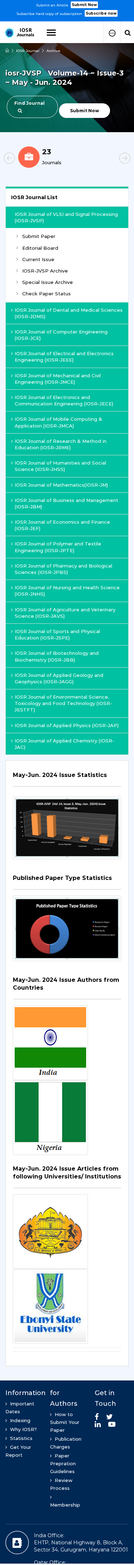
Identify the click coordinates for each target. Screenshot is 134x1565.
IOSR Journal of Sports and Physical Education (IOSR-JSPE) (57, 634)
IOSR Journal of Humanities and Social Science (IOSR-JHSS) (60, 466)
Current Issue (38, 259)
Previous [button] (21, 159)
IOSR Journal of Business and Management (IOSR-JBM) (66, 503)
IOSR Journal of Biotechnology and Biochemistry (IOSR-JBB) (57, 656)
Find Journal (29, 103)
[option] (67, 8)
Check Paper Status (46, 293)
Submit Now (84, 4)
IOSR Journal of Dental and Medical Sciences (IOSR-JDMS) (69, 313)
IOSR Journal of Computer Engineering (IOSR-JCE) (61, 335)
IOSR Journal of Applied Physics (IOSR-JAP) (67, 725)
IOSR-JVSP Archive (45, 271)
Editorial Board (40, 248)
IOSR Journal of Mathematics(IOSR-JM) (61, 485)
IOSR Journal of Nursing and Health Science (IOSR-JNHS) (67, 591)
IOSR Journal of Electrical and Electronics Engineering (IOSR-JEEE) (64, 357)
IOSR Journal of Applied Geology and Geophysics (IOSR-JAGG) (59, 678)
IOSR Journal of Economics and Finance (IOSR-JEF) (62, 525)
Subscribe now (101, 13)
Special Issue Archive (47, 282)
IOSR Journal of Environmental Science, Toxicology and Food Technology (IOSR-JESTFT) (63, 703)
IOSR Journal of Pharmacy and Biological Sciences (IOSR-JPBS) (63, 569)
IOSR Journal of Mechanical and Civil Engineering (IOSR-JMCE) (58, 379)
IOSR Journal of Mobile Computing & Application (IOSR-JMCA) (58, 422)
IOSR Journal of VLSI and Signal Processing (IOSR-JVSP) (66, 217)
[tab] (67, 779)
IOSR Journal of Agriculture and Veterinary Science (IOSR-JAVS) (65, 613)
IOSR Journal (27, 50)
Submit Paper (38, 236)
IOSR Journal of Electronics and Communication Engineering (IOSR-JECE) (64, 400)
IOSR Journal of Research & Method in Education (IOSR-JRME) (60, 444)
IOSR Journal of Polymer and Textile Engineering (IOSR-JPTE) (58, 547)
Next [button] (112, 159)
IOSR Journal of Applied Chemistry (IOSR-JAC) (64, 744)
